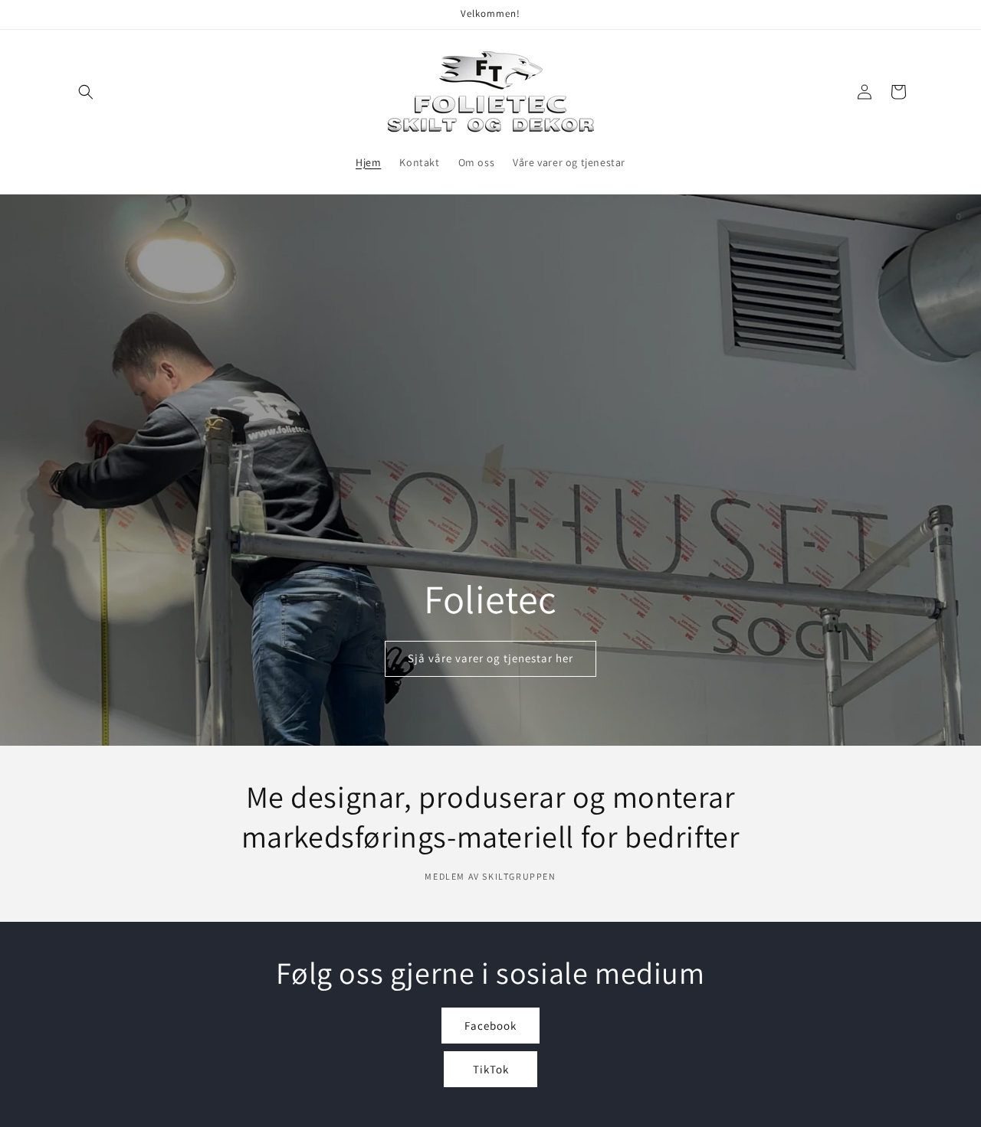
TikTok (491, 1069)
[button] (86, 92)
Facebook (490, 1025)
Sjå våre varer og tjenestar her (490, 658)
